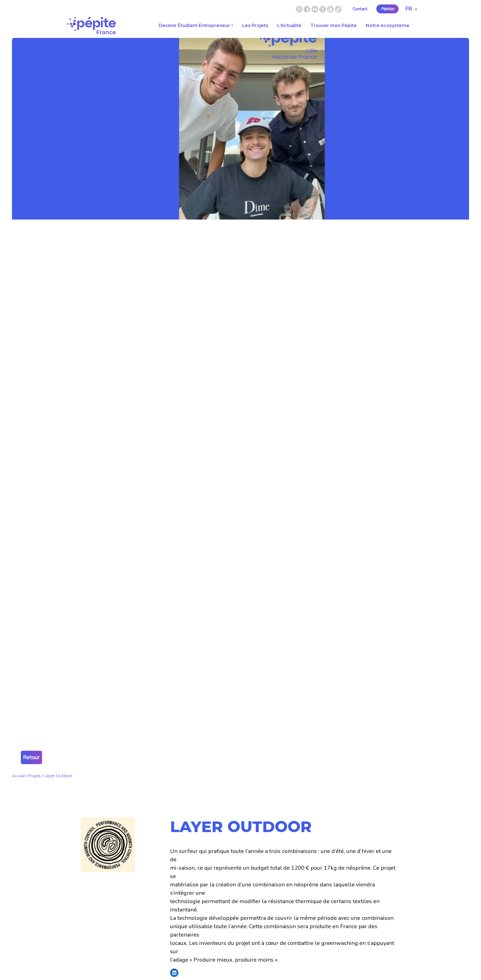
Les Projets (255, 25)
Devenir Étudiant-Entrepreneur (194, 25)
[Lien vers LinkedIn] (315, 9)
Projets (34, 776)
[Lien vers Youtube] (330, 9)
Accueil (18, 776)
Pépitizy (387, 9)
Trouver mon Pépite (333, 25)
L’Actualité (289, 25)
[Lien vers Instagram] (299, 9)
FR (408, 9)
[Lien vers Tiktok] (338, 9)
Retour (31, 757)
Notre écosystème (387, 25)
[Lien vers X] (323, 9)
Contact (360, 9)
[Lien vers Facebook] (307, 9)
